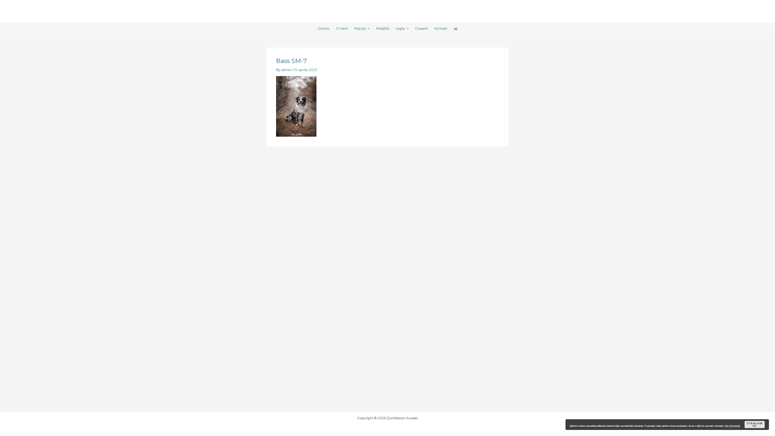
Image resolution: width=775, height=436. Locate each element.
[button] (368, 28)
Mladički (382, 28)
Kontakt (440, 28)
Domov (324, 28)
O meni (342, 28)
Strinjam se (754, 424)
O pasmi (421, 28)
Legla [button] (400, 28)
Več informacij (732, 425)
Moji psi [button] (360, 28)
